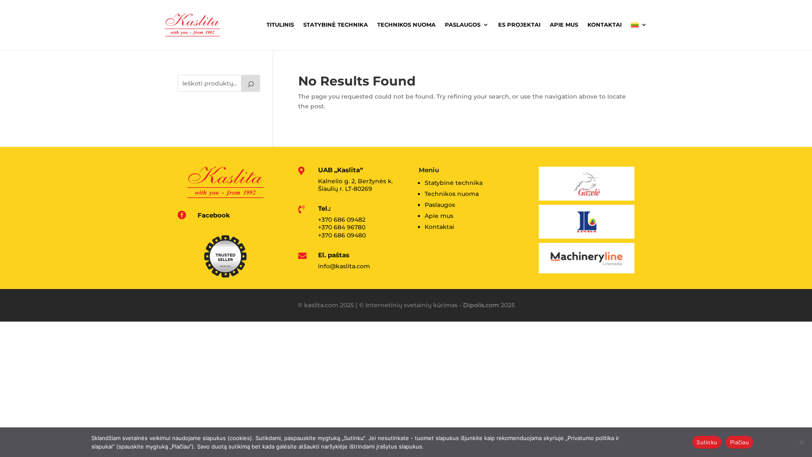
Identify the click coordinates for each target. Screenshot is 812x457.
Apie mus (564, 24)
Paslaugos (462, 24)
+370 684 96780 (341, 227)
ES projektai (519, 24)
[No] (801, 442)
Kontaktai (604, 24)
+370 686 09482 (341, 219)
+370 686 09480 (342, 235)
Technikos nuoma (406, 24)
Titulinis (280, 24)
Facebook (214, 215)
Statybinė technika (335, 24)
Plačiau (739, 442)
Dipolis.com (481, 305)
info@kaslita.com (344, 266)
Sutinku (707, 442)
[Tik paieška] (251, 83)
